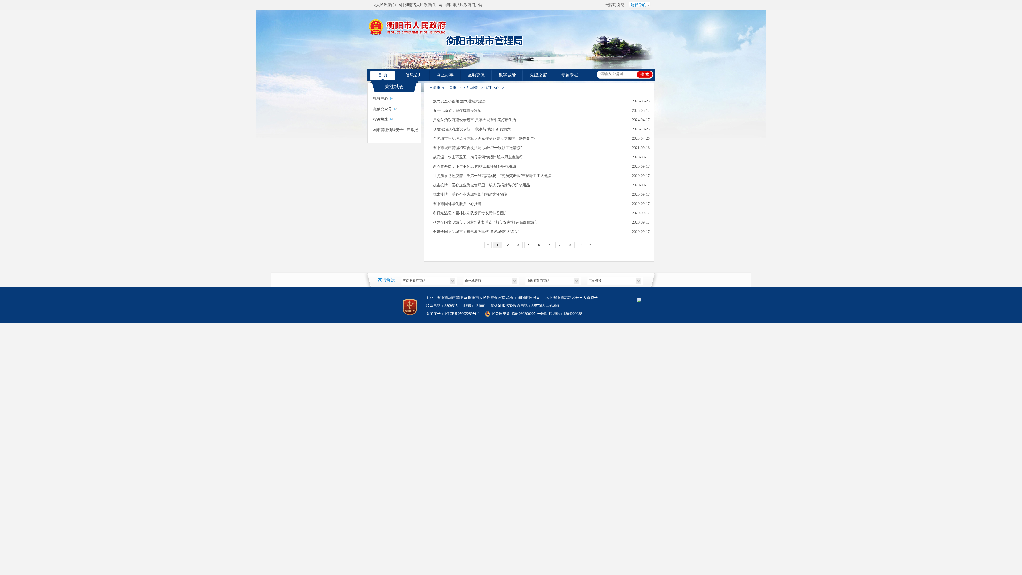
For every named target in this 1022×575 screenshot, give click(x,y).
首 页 (383, 75)
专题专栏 (569, 75)
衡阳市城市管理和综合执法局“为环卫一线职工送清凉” (477, 148)
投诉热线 (380, 119)
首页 (452, 88)
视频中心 (380, 99)
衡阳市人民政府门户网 (464, 5)
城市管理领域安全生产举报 (395, 130)
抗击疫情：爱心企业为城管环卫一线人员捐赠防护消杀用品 (481, 185)
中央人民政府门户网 (385, 5)
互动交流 (476, 75)
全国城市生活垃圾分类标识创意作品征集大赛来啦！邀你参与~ (484, 139)
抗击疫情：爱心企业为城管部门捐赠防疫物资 (470, 194)
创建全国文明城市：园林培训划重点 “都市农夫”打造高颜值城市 (485, 222)
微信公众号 (382, 109)
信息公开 (413, 75)
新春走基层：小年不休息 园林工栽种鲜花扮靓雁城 (474, 167)
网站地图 (553, 306)
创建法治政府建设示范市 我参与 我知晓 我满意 (472, 129)
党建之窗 (538, 75)
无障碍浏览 (614, 5)
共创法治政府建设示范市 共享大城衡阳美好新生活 (474, 120)
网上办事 (445, 75)
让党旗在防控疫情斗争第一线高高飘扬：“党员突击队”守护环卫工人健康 (492, 176)
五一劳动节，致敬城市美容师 (457, 111)
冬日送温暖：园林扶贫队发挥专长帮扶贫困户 (470, 213)
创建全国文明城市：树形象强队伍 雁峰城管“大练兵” (476, 232)
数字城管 (507, 75)
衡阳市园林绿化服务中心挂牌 (457, 204)
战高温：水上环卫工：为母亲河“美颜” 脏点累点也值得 (478, 157)
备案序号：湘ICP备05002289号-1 (453, 314)
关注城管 (470, 88)
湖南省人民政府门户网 (423, 5)
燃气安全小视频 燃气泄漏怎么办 (459, 101)
